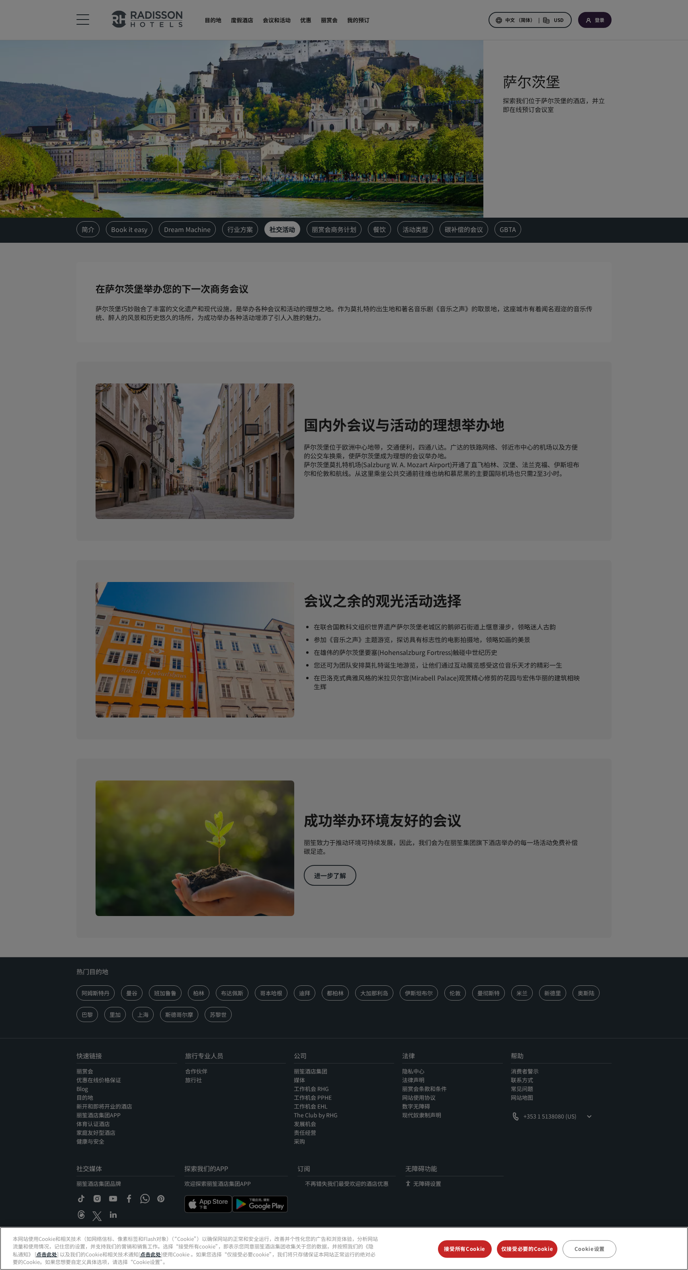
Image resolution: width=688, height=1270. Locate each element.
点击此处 (46, 1254)
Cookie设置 (590, 1248)
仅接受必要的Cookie (527, 1248)
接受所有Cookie (464, 1248)
